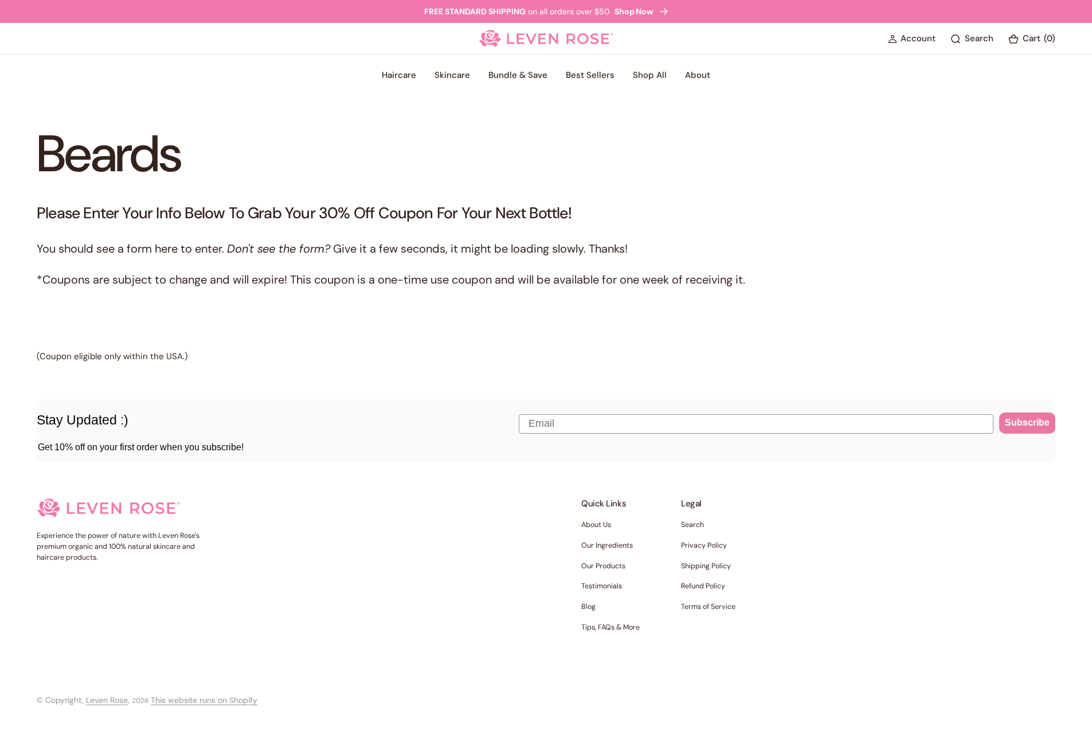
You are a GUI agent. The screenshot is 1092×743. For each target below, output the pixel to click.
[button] (912, 39)
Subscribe (1027, 422)
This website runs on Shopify (204, 700)
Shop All (650, 75)
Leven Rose (107, 700)
